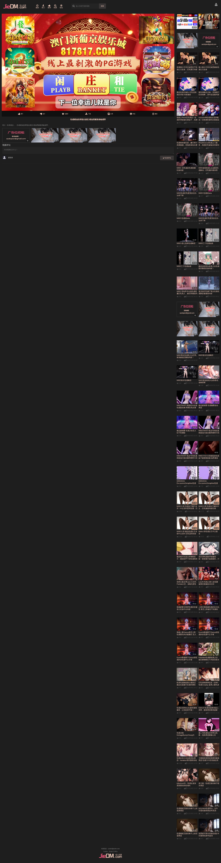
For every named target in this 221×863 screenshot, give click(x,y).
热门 (43, 8)
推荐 (49, 8)
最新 (37, 8)
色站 (61, 8)
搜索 (102, 6)
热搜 (55, 8)
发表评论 (168, 158)
